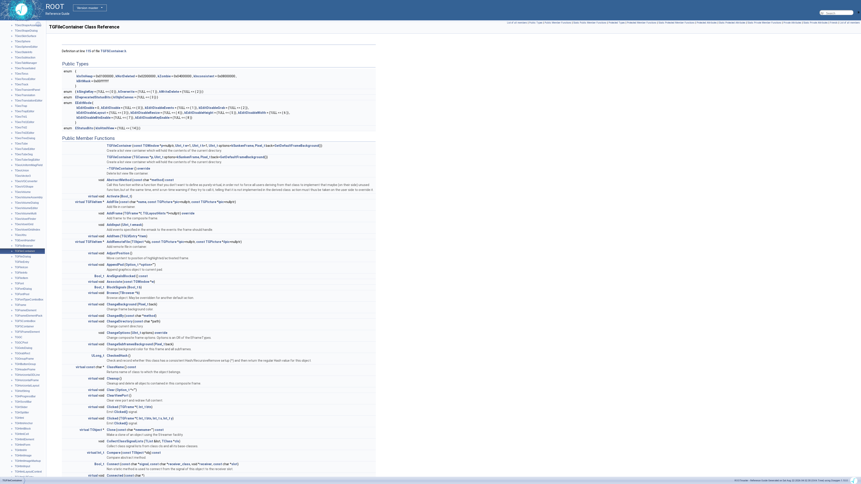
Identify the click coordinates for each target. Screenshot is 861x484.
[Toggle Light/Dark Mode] (858, 12)
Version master (87, 8)
